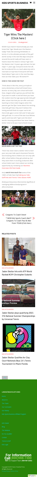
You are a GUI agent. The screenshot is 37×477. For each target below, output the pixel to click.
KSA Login (5, 445)
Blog (3, 427)
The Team (5, 403)
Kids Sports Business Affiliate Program (14, 414)
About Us (5, 400)
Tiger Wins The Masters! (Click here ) (18, 36)
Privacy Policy (6, 471)
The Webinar (6, 430)
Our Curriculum (6, 407)
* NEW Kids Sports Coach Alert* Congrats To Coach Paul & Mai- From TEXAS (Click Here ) (18, 220)
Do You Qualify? (7, 434)
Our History (5, 410)
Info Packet (5, 423)
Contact (4, 437)
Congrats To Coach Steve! (16, 214)
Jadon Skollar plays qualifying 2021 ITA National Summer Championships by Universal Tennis (18, 316)
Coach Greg (12, 42)
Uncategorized (22, 42)
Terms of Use (14, 471)
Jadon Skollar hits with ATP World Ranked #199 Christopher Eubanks (17, 273)
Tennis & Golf (6, 441)
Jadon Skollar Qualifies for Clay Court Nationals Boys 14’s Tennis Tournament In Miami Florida (16, 360)
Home (4, 396)
